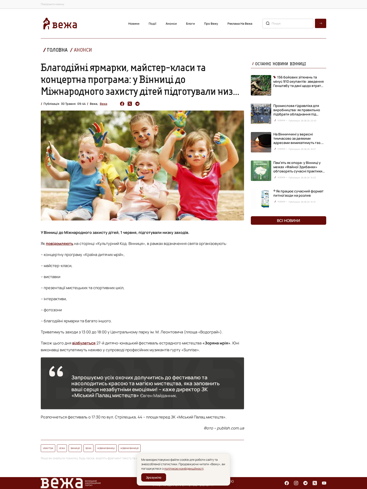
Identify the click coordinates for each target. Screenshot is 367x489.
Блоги (190, 23)
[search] (320, 23)
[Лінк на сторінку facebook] (287, 483)
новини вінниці (105, 448)
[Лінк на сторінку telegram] (305, 483)
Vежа (62, 448)
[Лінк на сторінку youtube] (324, 483)
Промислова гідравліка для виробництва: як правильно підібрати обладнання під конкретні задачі (296, 112)
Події (152, 23)
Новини (133, 23)
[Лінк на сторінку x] (315, 483)
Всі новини (288, 220)
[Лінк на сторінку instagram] (296, 483)
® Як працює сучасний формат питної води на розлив (298, 193)
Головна (57, 50)
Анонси (171, 23)
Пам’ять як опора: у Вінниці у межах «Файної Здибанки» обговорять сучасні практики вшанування (297, 169)
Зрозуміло (153, 477)
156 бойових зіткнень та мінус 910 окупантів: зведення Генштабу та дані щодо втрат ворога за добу (298, 81)
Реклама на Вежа (239, 23)
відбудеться (84, 342)
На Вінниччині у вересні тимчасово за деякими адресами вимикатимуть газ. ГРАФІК (297, 140)
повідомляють (59, 243)
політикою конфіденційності (183, 468)
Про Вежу (211, 23)
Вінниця (75, 448)
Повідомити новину (52, 4)
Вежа (103, 104)
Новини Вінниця (129, 448)
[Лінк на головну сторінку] (60, 23)
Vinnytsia (48, 448)
